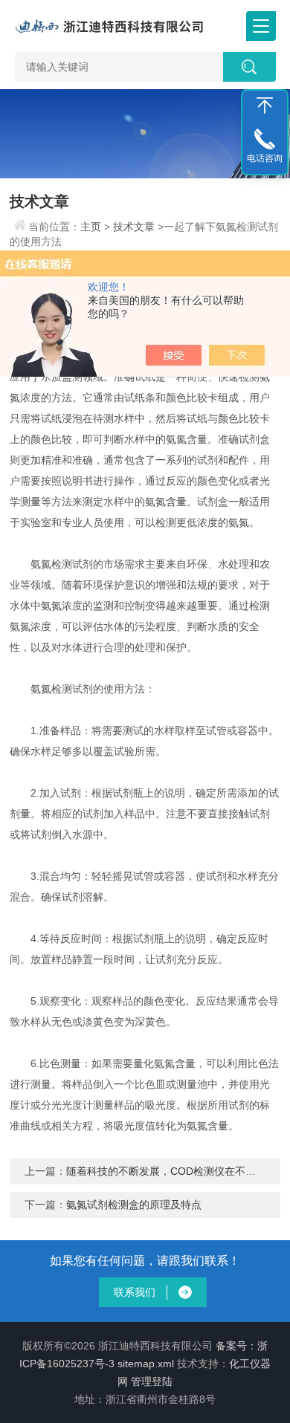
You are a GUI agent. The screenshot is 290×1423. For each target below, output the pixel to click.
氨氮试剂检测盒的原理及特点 (134, 1204)
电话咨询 (265, 158)
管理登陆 (152, 1381)
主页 (90, 227)
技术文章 (134, 227)
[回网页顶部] (264, 105)
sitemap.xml (145, 1363)
